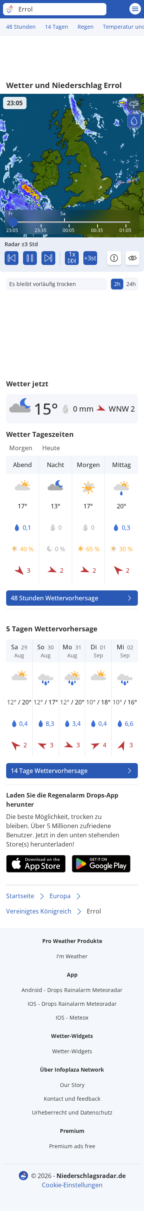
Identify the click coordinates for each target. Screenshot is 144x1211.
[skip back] (11, 258)
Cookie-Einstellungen (72, 1185)
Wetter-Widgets (72, 1051)
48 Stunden (21, 26)
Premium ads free (72, 1146)
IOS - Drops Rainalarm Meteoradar (72, 1003)
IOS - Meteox (72, 1017)
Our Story (72, 1084)
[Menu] (135, 9)
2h (117, 284)
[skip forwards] (48, 258)
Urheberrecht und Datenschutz (72, 1112)
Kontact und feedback (72, 1098)
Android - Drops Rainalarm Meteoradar (72, 990)
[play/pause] (30, 258)
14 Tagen (56, 26)
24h (131, 284)
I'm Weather (72, 956)
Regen (86, 26)
